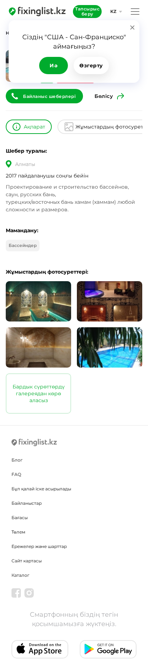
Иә (53, 65)
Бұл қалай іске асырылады (41, 488)
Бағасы (19, 517)
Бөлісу (103, 96)
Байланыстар (26, 503)
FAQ (16, 474)
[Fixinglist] (37, 11)
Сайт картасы (26, 560)
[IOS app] (39, 649)
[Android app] (108, 649)
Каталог (20, 575)
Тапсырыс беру (87, 11)
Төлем (18, 532)
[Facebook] (16, 593)
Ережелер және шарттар (39, 546)
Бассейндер (23, 245)
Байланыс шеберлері (49, 96)
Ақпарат (34, 126)
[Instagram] (29, 593)
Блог (17, 460)
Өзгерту (91, 65)
